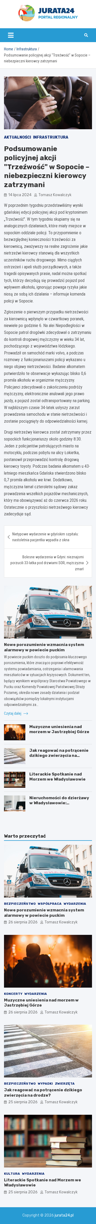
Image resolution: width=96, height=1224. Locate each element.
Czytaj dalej (13, 713)
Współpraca (50, 904)
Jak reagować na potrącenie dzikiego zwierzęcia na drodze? (59, 755)
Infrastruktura (50, 137)
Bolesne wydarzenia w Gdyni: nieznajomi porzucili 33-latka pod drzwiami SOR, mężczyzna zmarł (47, 563)
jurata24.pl (64, 1215)
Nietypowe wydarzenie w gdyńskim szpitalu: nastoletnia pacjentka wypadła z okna (45, 537)
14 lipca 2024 (19, 195)
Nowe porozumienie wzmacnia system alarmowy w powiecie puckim (44, 647)
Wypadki (45, 1083)
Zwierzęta (65, 1083)
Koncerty (13, 994)
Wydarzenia (75, 904)
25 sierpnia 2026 (23, 1102)
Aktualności (17, 137)
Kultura (12, 1173)
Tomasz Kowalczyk (54, 195)
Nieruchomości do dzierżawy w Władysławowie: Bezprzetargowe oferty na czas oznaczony (59, 805)
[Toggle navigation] (11, 35)
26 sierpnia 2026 (23, 922)
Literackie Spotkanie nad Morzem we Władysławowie (57, 777)
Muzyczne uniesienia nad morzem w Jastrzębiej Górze (59, 729)
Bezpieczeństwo (20, 904)
